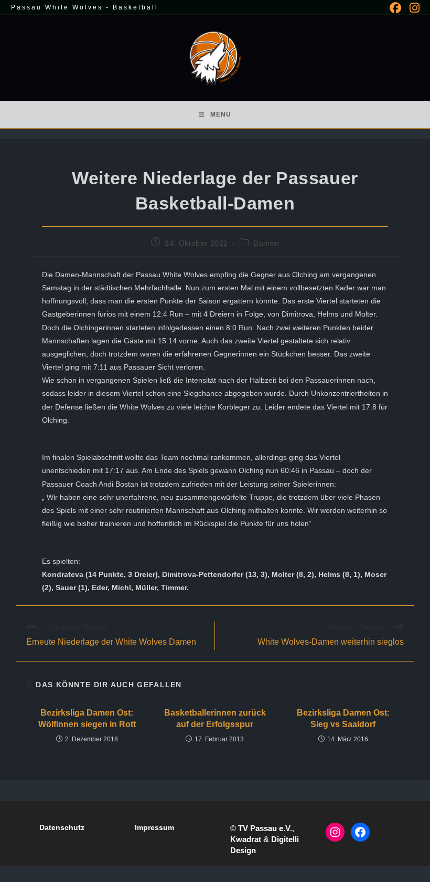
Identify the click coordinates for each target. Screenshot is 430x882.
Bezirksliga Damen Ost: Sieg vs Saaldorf (343, 718)
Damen (266, 243)
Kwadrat (245, 839)
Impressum (154, 827)
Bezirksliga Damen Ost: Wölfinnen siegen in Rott (87, 718)
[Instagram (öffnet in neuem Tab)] (412, 8)
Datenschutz (61, 827)
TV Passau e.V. (265, 828)
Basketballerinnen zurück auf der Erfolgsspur (215, 718)
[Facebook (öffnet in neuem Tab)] (395, 8)
